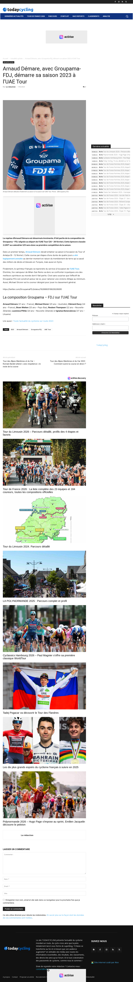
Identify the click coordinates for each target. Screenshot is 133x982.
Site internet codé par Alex (106, 962)
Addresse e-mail (98, 324)
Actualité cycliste (17, 58)
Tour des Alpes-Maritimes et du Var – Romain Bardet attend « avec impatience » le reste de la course (22, 364)
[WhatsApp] (23, 92)
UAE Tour (47, 329)
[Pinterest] (17, 92)
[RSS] (122, 1)
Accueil (5, 58)
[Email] (29, 92)
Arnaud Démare (22, 329)
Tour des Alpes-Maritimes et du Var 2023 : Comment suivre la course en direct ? (68, 362)
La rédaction (11, 87)
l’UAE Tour (74, 269)
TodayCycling (102, 345)
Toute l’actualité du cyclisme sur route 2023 (33, 321)
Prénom (95, 315)
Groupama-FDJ (36, 329)
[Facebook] (115, 1)
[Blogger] (93, 949)
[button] (127, 16)
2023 (12, 329)
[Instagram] (118, 1)
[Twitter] (126, 1)
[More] (35, 92)
